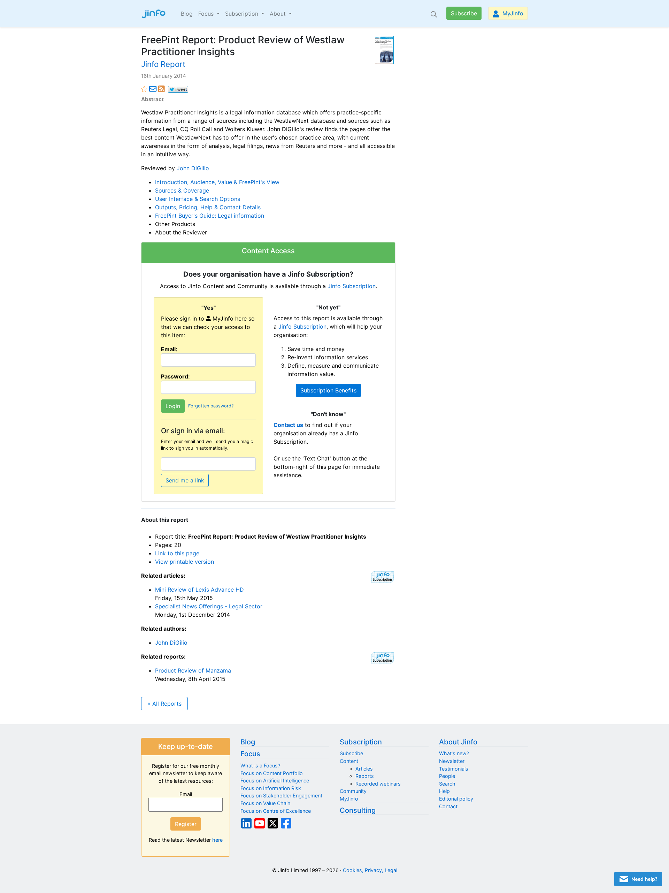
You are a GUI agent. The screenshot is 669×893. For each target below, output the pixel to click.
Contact (448, 806)
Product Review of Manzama (193, 670)
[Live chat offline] (638, 879)
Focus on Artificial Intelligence (274, 780)
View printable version (184, 561)
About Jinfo (458, 742)
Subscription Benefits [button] (328, 390)
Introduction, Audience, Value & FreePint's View (217, 182)
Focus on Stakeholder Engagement (281, 795)
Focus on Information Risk (270, 788)
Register (186, 823)
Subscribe (464, 13)
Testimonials (453, 769)
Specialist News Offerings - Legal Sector (208, 606)
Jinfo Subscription (352, 286)
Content (349, 761)
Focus (250, 754)
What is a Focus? (260, 765)
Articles (364, 769)
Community (353, 791)
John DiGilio (193, 168)
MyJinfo (512, 13)
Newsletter (451, 761)
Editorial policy (456, 799)
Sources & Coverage (182, 190)
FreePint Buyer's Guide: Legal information (209, 215)
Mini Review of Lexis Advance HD (199, 589)
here (217, 840)
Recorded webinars (378, 784)
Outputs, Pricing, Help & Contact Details (208, 207)
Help (444, 791)
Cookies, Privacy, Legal (370, 870)
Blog (187, 13)
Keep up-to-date (185, 746)
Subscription (361, 742)
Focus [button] (206, 13)
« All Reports (164, 703)
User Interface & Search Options (197, 198)
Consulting (358, 810)
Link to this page (177, 553)
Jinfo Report (163, 64)
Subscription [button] (242, 13)
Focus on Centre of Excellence (275, 811)
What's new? (454, 753)
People (447, 776)
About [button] (278, 13)
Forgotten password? (210, 406)
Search (447, 784)
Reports (364, 776)
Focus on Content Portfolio (271, 773)
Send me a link (185, 480)
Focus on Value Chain (265, 803)
